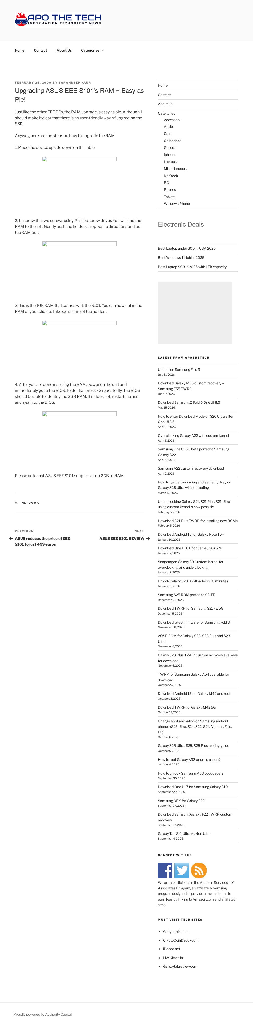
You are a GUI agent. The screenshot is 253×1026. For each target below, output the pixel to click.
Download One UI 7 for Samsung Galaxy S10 (193, 787)
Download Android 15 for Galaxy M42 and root (194, 693)
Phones (170, 189)
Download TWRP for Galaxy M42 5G (187, 707)
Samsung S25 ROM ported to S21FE (186, 595)
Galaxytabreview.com (180, 966)
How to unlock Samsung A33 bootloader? (190, 773)
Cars (167, 133)
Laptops (170, 162)
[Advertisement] (195, 313)
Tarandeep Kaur (75, 82)
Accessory (172, 120)
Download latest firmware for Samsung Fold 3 (194, 622)
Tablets (169, 197)
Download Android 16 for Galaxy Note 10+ (191, 534)
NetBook (30, 502)
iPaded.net (171, 949)
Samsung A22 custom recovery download (191, 468)
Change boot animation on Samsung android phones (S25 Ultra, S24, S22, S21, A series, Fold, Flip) (195, 726)
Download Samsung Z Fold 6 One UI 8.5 (189, 402)
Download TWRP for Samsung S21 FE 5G (190, 608)
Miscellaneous (175, 168)
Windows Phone (177, 203)
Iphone (169, 154)
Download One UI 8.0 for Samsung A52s (190, 548)
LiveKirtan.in (173, 958)
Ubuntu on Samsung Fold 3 (179, 369)
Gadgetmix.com (176, 931)
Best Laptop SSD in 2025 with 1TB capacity (192, 267)
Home (19, 50)
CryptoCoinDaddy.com (181, 940)
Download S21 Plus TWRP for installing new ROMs (198, 521)
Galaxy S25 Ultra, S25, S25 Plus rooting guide (193, 746)
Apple (168, 126)
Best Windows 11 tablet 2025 (181, 257)
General (170, 147)
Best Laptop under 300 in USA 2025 (187, 248)
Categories (90, 50)
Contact (40, 50)
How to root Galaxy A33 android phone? (189, 759)
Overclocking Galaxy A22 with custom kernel (193, 435)
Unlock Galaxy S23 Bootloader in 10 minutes (193, 581)
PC (166, 183)
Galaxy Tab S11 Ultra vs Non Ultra (184, 833)
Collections (172, 141)
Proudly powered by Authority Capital (42, 1014)
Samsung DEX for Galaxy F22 (181, 801)
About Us (64, 50)
